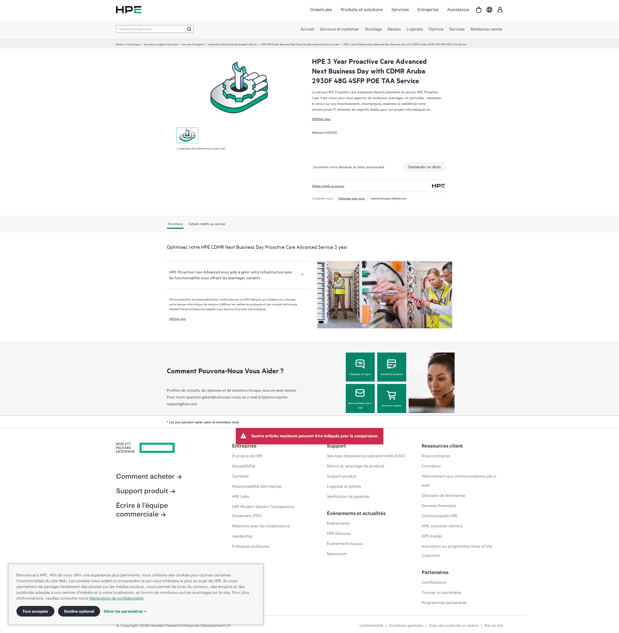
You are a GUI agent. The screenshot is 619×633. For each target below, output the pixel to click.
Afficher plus (321, 118)
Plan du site (493, 625)
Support (336, 446)
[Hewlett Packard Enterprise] (128, 9)
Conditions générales (406, 625)
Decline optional (79, 611)
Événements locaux (345, 543)
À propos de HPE (247, 455)
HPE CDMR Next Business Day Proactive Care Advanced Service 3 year (300, 44)
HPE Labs (240, 496)
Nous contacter (436, 455)
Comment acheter (392, 405)
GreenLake (321, 9)
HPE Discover (339, 533)
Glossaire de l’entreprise (443, 495)
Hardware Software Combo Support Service (232, 44)
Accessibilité (243, 466)
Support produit (142, 490)
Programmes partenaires (444, 602)
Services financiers (439, 505)
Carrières (240, 476)
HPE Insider (432, 536)
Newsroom (337, 553)
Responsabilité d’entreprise (256, 486)
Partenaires (435, 572)
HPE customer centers (442, 525)
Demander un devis (424, 166)
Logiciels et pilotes (344, 486)
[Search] (189, 29)
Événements (338, 523)
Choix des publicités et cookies (454, 625)
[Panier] (479, 9)
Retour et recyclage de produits (355, 466)
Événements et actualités (356, 513)
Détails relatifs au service (328, 186)
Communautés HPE (439, 515)
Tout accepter (35, 611)
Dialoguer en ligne (360, 374)
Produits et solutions (362, 9)
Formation (431, 466)
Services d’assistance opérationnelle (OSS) (366, 455)
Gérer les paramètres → (125, 611)
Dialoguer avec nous (352, 198)
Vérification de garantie (348, 496)
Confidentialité (371, 625)
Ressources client (442, 446)
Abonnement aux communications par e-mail (459, 481)
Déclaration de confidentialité (116, 598)
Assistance (458, 9)
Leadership (242, 536)
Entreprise (428, 9)
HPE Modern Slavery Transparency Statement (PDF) (263, 511)
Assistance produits (391, 374)
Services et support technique (161, 44)
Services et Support (193, 44)
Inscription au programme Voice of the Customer (457, 551)
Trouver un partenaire (441, 592)
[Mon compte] (500, 9)
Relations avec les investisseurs (261, 525)
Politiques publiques (250, 546)
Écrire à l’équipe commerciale (142, 509)
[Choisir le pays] (489, 9)
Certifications (434, 582)
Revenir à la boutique (128, 44)
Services (400, 9)
